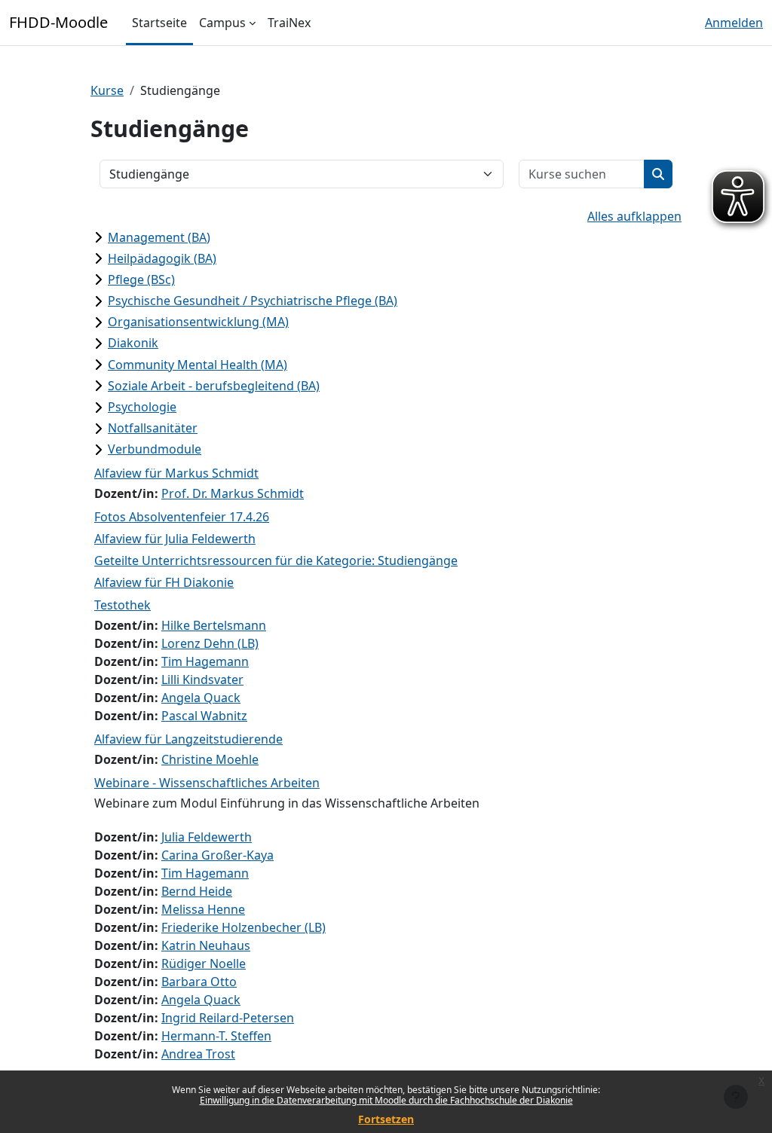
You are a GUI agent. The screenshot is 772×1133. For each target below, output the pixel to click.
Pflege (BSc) (141, 279)
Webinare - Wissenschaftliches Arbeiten (207, 782)
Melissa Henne (203, 909)
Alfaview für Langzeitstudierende (188, 739)
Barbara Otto (199, 981)
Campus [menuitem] (222, 22)
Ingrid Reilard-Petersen (227, 1017)
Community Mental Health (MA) (197, 364)
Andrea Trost (198, 1054)
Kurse (107, 90)
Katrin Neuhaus (205, 945)
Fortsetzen (386, 1119)
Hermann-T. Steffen (216, 1036)
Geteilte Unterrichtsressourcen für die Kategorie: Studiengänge (276, 560)
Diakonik (133, 342)
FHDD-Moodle (58, 22)
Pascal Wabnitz (204, 715)
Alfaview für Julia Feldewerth (175, 538)
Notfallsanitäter (153, 428)
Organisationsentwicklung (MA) (198, 321)
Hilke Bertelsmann (213, 625)
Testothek (122, 605)
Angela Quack (200, 697)
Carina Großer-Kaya (217, 855)
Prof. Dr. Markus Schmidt (232, 493)
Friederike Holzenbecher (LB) (243, 927)
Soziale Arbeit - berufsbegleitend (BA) (214, 385)
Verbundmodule (154, 449)
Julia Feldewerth (206, 837)
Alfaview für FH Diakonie (164, 582)
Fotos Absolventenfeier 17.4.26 (181, 516)
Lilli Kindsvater (202, 679)
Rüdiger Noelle (203, 963)
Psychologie (142, 407)
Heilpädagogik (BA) (162, 258)
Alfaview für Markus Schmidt (176, 473)
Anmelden (734, 22)
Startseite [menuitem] (159, 22)
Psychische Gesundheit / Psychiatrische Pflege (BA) (252, 300)
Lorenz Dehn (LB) (210, 643)
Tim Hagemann (205, 661)
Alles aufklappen (634, 216)
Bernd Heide (196, 891)
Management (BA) (159, 237)
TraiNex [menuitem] (289, 22)
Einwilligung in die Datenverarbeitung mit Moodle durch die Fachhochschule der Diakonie (386, 1100)
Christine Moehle (210, 759)
